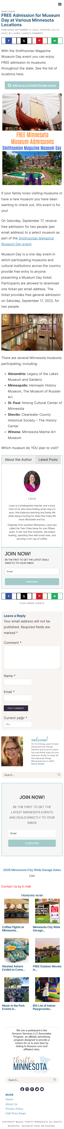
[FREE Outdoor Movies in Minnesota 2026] (47, 951)
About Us (11, 1104)
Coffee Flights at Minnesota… (13, 928)
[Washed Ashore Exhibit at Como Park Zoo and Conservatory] (16, 951)
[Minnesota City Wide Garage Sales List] (47, 912)
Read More (37, 764)
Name (9, 676)
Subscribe (32, 581)
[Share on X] (24, 40)
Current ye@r (15, 718)
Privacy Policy (14, 1108)
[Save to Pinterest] (39, 40)
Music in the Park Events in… (13, 1007)
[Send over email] (55, 40)
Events (40, 603)
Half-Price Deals (16, 1113)
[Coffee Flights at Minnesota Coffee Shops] (16, 912)
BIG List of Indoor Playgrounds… (44, 1007)
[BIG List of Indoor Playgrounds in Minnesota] (47, 990)
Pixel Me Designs (44, 1126)
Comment (12, 643)
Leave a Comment (32, 33)
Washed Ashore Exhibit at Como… (13, 968)
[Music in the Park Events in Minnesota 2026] (16, 990)
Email (9, 692)
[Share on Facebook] (9, 40)
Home (4, 11)
